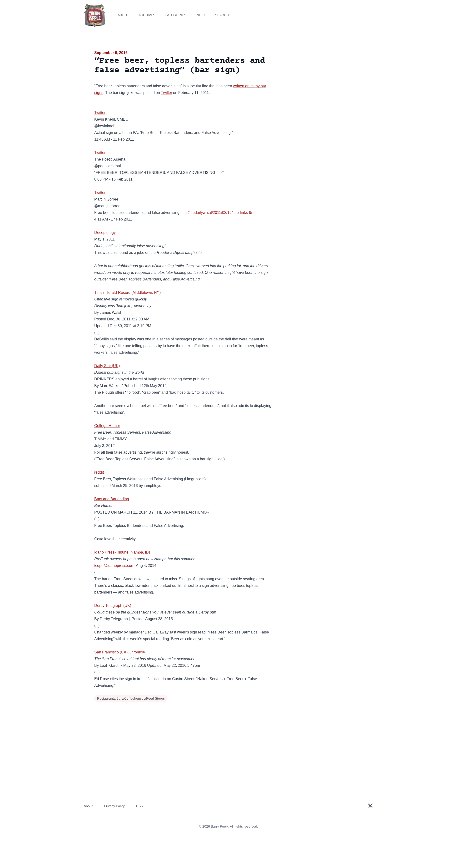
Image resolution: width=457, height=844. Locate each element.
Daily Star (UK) (107, 366)
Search (222, 15)
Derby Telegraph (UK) (112, 606)
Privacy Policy (114, 806)
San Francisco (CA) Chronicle (119, 652)
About (123, 15)
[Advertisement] (320, 86)
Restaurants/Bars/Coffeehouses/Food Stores (131, 698)
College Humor (107, 426)
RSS (139, 806)
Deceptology (105, 233)
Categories (175, 15)
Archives (147, 15)
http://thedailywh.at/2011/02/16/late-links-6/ (216, 213)
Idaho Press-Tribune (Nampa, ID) (122, 552)
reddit (99, 472)
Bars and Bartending (111, 499)
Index (201, 15)
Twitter (166, 93)
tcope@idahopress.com (114, 566)
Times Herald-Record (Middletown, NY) (127, 292)
